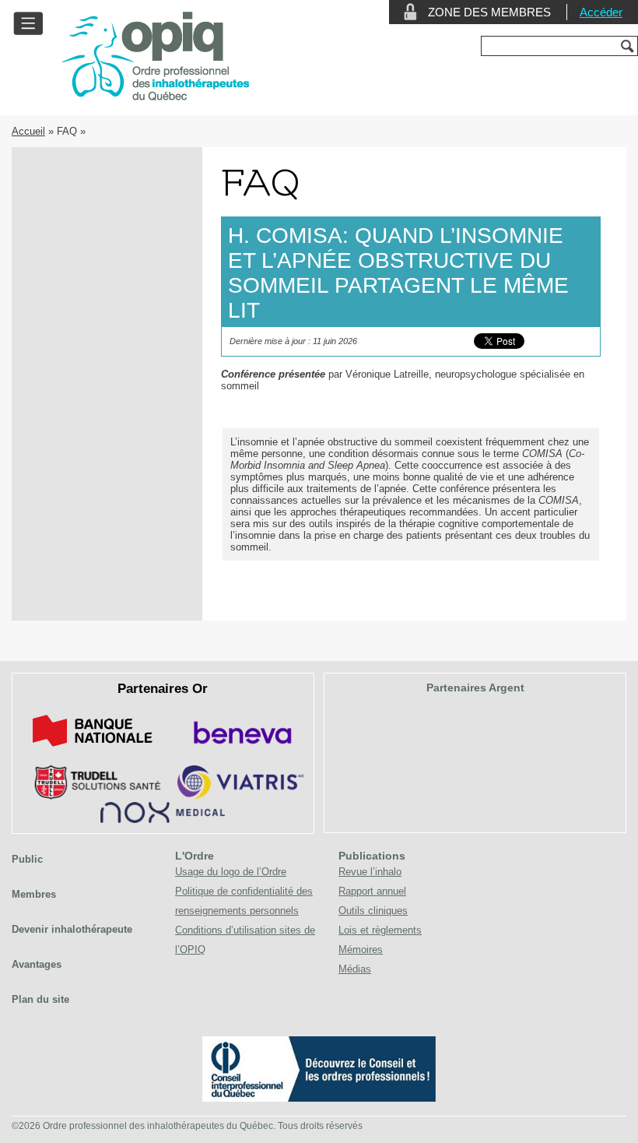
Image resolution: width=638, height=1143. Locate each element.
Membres (34, 894)
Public (27, 859)
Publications (371, 855)
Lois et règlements (380, 930)
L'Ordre (194, 855)
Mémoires (360, 949)
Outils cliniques (373, 910)
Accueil (28, 131)
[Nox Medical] (162, 819)
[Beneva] (240, 749)
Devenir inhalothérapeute (72, 929)
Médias (354, 969)
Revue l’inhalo (369, 871)
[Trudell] (91, 796)
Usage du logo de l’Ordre (230, 871)
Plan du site (40, 999)
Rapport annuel (372, 891)
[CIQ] (319, 1098)
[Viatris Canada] (240, 796)
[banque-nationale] (93, 749)
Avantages (36, 964)
